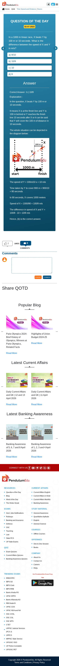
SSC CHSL (10, 614)
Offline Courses (39, 534)
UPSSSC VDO (11, 642)
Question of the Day (13, 492)
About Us (37, 557)
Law (7, 535)
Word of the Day (12, 499)
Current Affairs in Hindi (42, 496)
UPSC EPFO (11, 596)
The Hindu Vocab (12, 503)
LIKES (16, 244)
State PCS (10, 538)
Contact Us (38, 561)
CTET (8, 625)
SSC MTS (9, 621)
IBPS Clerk (10, 585)
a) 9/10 (12, 54)
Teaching (9, 531)
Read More (11, 353)
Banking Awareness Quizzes (16, 559)
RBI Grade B (11, 603)
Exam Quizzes (11, 552)
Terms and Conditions (23, 662)
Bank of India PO (12, 592)
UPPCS (9, 635)
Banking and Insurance (14, 520)
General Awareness (41, 513)
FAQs (36, 568)
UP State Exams (12, 542)
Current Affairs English (42, 492)
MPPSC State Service (14, 639)
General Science (40, 524)
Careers (37, 565)
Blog (8, 496)
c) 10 (11, 67)
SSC (8, 527)
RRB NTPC (10, 578)
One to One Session (41, 544)
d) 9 (11, 74)
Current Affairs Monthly (42, 499)
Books (36, 547)
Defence (9, 524)
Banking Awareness (41, 503)
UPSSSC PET (11, 650)
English (36, 520)
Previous (2, 331)
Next (56, 331)
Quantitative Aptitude (41, 517)
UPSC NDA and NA (13, 610)
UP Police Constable (14, 646)
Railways (9, 517)
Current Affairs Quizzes (14, 555)
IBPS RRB (10, 589)
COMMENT (47, 277)
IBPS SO (9, 582)
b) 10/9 (12, 61)
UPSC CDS (10, 607)
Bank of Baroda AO (13, 600)
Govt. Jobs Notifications (15, 513)
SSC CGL (9, 618)
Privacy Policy (39, 662)
